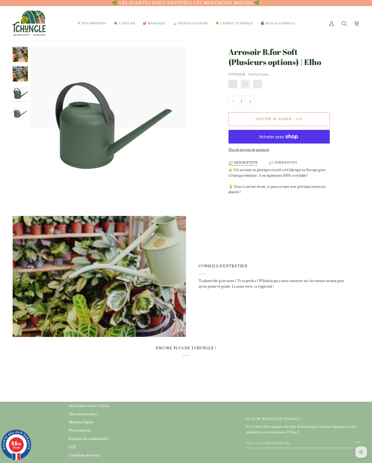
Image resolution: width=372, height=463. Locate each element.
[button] (91, 23)
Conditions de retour (84, 455)
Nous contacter (80, 430)
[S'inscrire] (355, 442)
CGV (72, 447)
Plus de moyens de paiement (249, 149)
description (246, 162)
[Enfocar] (108, 124)
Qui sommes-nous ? (83, 414)
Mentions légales (81, 422)
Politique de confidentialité (88, 438)
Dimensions (286, 162)
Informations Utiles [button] (89, 406)
